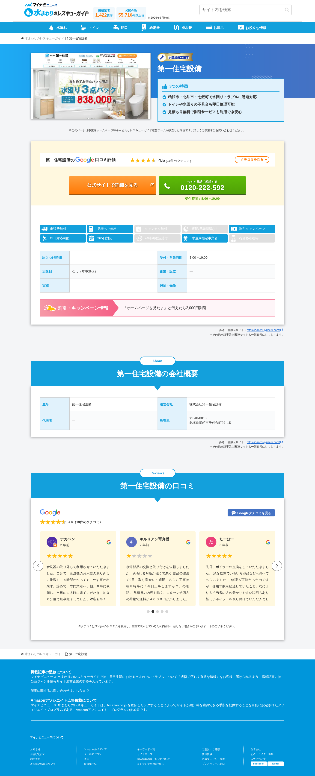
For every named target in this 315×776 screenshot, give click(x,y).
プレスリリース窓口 (213, 763)
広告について (258, 759)
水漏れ (61, 27)
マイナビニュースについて (46, 737)
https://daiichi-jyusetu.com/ (263, 330)
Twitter (275, 763)
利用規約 (35, 759)
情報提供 (207, 754)
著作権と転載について (43, 763)
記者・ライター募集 (262, 754)
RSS (86, 759)
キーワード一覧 (146, 749)
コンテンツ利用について (151, 763)
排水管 (186, 27)
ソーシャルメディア (95, 749)
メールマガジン (93, 754)
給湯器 (154, 27)
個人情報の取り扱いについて (153, 759)
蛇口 (124, 27)
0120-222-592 (202, 185)
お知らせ (35, 749)
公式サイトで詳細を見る (112, 184)
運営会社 (256, 749)
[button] (287, 9)
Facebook (258, 763)
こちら (77, 690)
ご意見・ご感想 (211, 749)
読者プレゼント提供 (213, 759)
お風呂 (219, 27)
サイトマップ (144, 754)
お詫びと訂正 (37, 754)
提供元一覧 (90, 763)
